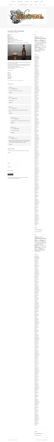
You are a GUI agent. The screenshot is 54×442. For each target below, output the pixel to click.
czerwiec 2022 (37, 111)
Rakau (42, 47)
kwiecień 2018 (37, 178)
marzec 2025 (36, 66)
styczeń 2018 (36, 382)
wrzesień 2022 (37, 107)
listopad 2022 (36, 104)
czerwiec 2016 (37, 207)
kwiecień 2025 (37, 65)
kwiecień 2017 (37, 195)
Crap (31, 1)
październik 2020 (37, 138)
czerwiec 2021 (37, 127)
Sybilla (37, 50)
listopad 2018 (36, 169)
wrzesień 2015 (37, 219)
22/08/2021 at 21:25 (14, 138)
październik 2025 (37, 57)
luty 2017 (36, 197)
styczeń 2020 (36, 150)
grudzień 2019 (37, 151)
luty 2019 (36, 165)
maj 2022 (36, 112)
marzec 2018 (36, 180)
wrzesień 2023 (37, 91)
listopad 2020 (36, 137)
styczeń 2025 (36, 69)
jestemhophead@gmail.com (38, 229)
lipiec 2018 (36, 174)
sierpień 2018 (36, 173)
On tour (40, 4)
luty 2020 (36, 149)
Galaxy (43, 41)
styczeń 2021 (36, 134)
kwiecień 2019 (37, 162)
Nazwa (9, 163)
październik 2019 (37, 154)
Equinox (40, 241)
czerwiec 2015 (37, 223)
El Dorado (36, 41)
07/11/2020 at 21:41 (14, 108)
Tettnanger (41, 50)
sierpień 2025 (36, 60)
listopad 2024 (36, 72)
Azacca (42, 236)
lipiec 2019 (36, 158)
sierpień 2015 (36, 220)
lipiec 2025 (36, 61)
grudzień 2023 (37, 87)
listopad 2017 (36, 185)
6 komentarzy (16, 32)
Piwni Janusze (11, 4)
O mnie (44, 4)
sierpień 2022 (36, 108)
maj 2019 (36, 161)
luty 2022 (36, 116)
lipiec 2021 (36, 126)
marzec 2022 (36, 115)
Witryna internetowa (10, 170)
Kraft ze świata (27, 1)
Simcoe (41, 48)
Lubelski (36, 44)
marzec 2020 (36, 147)
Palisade (41, 47)
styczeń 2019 (36, 166)
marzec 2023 (36, 99)
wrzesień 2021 (37, 123)
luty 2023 (36, 100)
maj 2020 (36, 145)
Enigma (39, 41)
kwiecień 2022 (37, 114)
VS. (15, 4)
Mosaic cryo (39, 245)
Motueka (42, 45)
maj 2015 (36, 224)
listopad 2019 (36, 153)
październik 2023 (37, 89)
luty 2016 (36, 212)
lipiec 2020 (36, 142)
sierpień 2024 (36, 76)
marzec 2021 (36, 131)
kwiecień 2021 (37, 130)
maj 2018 (36, 177)
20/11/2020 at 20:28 (16, 128)
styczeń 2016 (36, 214)
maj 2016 (36, 208)
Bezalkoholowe (36, 1)
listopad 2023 (36, 88)
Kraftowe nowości (20, 1)
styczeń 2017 (36, 199)
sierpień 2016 (36, 204)
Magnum (38, 44)
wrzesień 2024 (37, 74)
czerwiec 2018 (37, 176)
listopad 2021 (36, 120)
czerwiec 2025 (37, 62)
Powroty (36, 4)
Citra (36, 40)
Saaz (45, 47)
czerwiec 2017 (37, 192)
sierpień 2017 (36, 189)
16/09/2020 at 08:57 (14, 88)
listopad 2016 (36, 200)
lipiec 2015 (36, 222)
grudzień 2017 (37, 184)
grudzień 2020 (37, 135)
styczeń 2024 (36, 85)
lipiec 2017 (36, 191)
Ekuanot (45, 40)
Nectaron (45, 45)
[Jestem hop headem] (27, 23)
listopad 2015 (36, 216)
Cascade (20, 80)
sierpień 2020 (36, 141)
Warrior (37, 51)
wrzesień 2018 (37, 172)
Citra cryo (38, 40)
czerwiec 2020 (37, 143)
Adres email (9, 166)
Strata (35, 50)
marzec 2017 (36, 196)
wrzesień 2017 (37, 188)
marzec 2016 (36, 211)
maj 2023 (36, 96)
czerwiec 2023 (37, 95)
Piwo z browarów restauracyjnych (23, 4)
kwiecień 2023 (37, 97)
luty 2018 (36, 181)
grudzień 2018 (37, 168)
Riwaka (44, 47)
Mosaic (22, 80)
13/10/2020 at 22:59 (14, 98)
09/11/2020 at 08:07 (16, 118)
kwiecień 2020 (37, 146)
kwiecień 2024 (37, 81)
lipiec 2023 (36, 93)
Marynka (41, 44)
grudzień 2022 (37, 103)
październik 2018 (37, 170)
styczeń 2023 (36, 101)
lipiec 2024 (36, 77)
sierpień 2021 (36, 124)
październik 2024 (37, 73)
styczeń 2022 (36, 118)
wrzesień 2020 (37, 139)
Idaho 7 (41, 42)
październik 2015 (37, 218)
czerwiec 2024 (37, 278)
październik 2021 (37, 122)
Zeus (39, 51)
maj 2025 (36, 64)
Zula (40, 51)
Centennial (40, 38)
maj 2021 (36, 328)
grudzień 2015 (37, 215)
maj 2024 (36, 80)
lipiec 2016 (36, 205)
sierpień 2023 (36, 92)
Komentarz (9, 152)
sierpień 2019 (36, 157)
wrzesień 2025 (37, 58)
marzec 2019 (36, 164)
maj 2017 (36, 193)
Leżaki (41, 1)
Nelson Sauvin (37, 47)
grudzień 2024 (37, 70)
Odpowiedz (10, 92)
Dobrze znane (13, 1)
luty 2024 (36, 84)
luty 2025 (36, 68)
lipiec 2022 (36, 110)
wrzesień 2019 (37, 355)
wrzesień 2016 (37, 203)
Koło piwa (31, 4)
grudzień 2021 (37, 119)
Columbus (42, 40)
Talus (38, 50)
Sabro (36, 48)
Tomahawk (43, 50)
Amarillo (18, 80)
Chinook (44, 38)
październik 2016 (37, 201)
